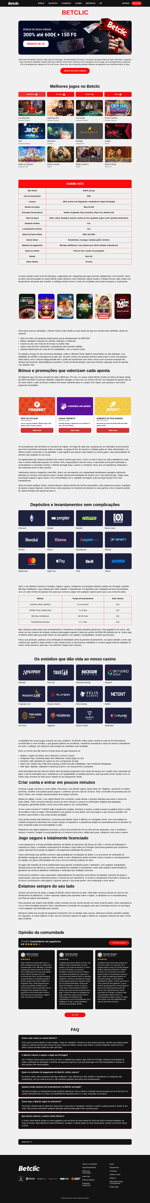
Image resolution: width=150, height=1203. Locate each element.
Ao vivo (59, 94)
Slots (116, 94)
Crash (87, 94)
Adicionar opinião (119, 943)
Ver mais (75, 1015)
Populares (30, 94)
